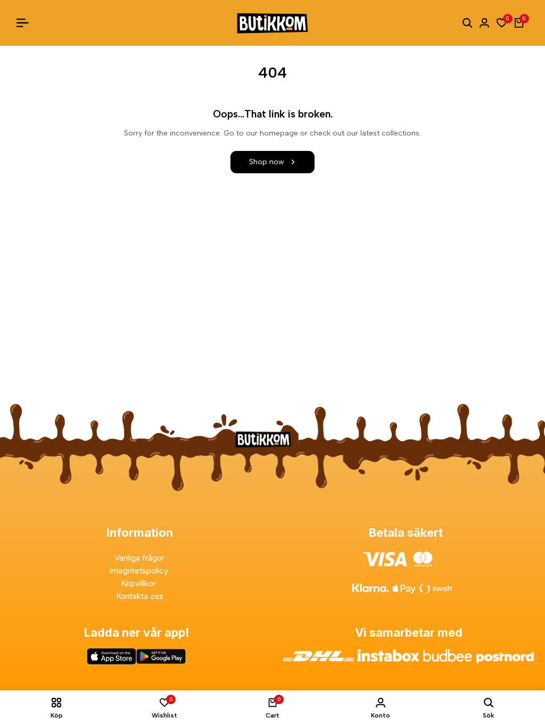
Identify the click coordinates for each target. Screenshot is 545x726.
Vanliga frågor (139, 558)
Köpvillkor (139, 583)
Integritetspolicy (139, 570)
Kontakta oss (139, 596)
